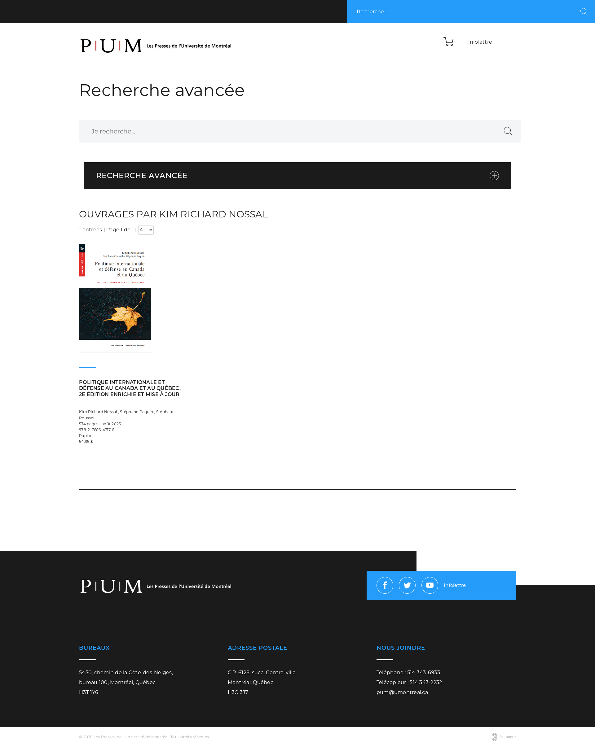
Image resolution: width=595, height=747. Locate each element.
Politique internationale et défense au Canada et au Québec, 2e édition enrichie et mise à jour (130, 388)
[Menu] (509, 42)
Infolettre (480, 42)
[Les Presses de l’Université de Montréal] (156, 42)
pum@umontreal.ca (402, 692)
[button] (449, 41)
